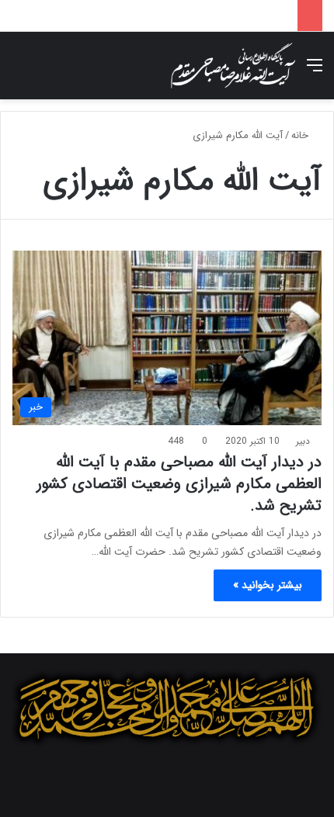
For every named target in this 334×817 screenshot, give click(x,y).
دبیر (303, 441)
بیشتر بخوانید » (267, 585)
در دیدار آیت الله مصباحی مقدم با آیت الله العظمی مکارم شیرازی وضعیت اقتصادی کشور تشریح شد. (179, 484)
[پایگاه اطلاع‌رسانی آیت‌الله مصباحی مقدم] (233, 65)
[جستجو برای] (19, 71)
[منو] (314, 71)
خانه (301, 135)
